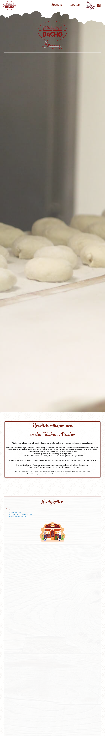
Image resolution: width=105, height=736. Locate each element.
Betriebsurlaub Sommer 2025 (17, 516)
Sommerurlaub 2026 (15, 512)
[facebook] (99, 5)
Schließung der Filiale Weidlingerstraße (20, 514)
